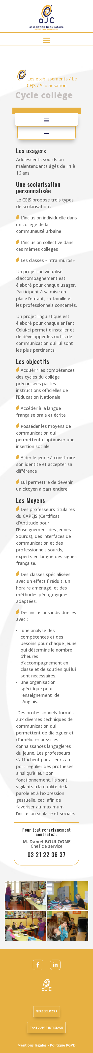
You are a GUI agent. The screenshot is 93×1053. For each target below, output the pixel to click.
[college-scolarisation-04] (25, 909)
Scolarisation (53, 85)
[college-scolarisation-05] (67, 939)
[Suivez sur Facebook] (38, 965)
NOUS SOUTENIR (46, 1011)
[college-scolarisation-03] (25, 939)
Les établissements (47, 79)
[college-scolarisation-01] (67, 909)
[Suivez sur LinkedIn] (55, 965)
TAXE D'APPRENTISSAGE (46, 1027)
